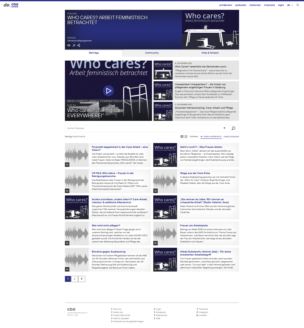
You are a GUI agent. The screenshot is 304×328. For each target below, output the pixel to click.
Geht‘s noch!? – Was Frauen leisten (201, 147)
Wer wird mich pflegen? (106, 225)
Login (281, 5)
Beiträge (94, 53)
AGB (157, 319)
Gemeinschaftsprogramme (79, 41)
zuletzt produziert (231, 137)
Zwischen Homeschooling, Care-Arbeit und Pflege (204, 108)
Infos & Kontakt (210, 53)
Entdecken (225, 5)
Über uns (117, 309)
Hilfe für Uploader (121, 319)
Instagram (203, 312)
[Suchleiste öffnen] (297, 5)
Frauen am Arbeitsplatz (194, 225)
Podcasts (240, 5)
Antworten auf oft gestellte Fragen (128, 322)
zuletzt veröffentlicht (212, 137)
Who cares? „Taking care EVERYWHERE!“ (95, 113)
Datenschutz (161, 315)
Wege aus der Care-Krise (195, 173)
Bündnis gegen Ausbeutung (109, 252)
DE (288, 5)
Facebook (203, 309)
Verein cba (118, 312)
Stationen (255, 5)
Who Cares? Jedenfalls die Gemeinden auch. (201, 67)
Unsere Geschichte (121, 315)
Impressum (160, 312)
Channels (269, 5)
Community (152, 53)
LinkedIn (202, 315)
